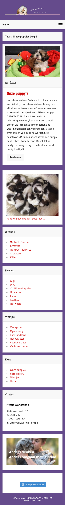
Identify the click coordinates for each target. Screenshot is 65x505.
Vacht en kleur (18, 342)
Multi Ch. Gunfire (19, 242)
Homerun (15, 292)
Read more (15, 157)
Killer (13, 257)
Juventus (15, 245)
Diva (12, 284)
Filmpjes (15, 377)
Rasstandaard (18, 335)
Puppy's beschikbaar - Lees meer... (25, 218)
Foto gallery (17, 373)
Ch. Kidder (16, 253)
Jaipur (13, 296)
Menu (5, 24)
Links (13, 381)
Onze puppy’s (18, 369)
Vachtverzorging (19, 346)
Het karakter (17, 338)
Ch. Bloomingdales (21, 288)
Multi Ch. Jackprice (20, 249)
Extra (13, 82)
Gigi (12, 280)
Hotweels (15, 303)
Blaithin (14, 300)
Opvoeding (16, 331)
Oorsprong (16, 327)
